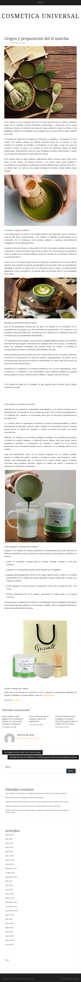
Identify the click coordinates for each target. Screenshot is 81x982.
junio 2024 (9, 923)
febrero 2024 (10, 940)
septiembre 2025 (11, 877)
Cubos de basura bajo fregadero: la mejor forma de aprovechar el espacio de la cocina (36, 802)
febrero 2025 (10, 898)
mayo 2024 (9, 927)
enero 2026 (9, 864)
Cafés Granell (48, 695)
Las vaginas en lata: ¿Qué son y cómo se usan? (22, 752)
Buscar (8, 767)
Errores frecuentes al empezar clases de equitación (39, 718)
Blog (7, 960)
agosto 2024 (9, 915)
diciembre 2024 (11, 902)
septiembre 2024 (11, 911)
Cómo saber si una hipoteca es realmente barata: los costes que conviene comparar (36, 793)
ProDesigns (75, 979)
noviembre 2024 (11, 906)
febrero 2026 (10, 860)
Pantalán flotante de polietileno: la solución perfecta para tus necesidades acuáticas (43, 757)
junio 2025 (9, 885)
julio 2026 (9, 839)
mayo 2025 (9, 889)
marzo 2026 (9, 856)
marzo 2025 (9, 894)
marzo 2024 (9, 936)
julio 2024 (9, 919)
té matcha (16, 700)
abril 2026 (9, 851)
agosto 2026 (9, 835)
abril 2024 (9, 932)
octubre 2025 (10, 873)
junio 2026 (9, 843)
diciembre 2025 (11, 868)
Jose (6, 43)
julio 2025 (9, 881)
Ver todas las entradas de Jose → (29, 738)
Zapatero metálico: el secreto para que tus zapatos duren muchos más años (33, 806)
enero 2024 (9, 944)
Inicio (40, 2)
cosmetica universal (40, 16)
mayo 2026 (9, 847)
